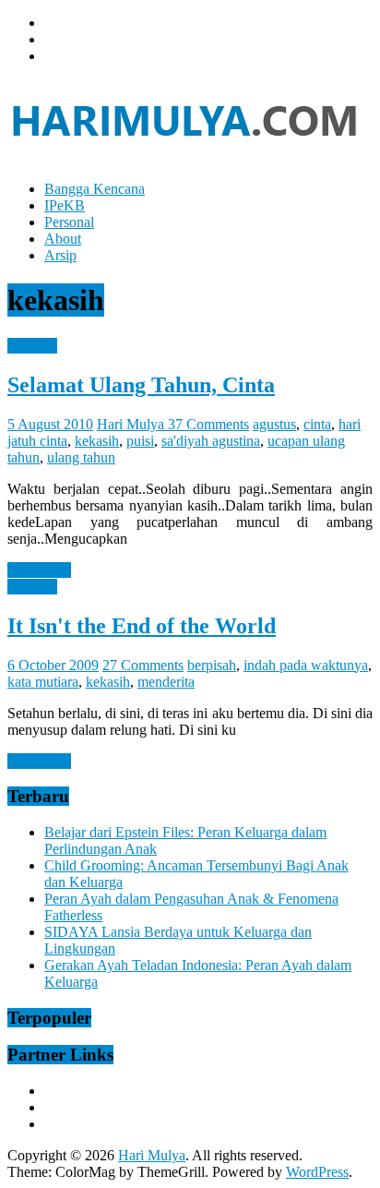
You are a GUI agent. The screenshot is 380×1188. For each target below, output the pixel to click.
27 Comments (143, 665)
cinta (317, 424)
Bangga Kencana (94, 189)
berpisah (211, 665)
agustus (274, 424)
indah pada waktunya (305, 665)
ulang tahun (81, 457)
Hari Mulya (132, 424)
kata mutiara (42, 682)
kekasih (97, 441)
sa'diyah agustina (210, 441)
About (62, 238)
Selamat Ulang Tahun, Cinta (141, 385)
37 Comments (208, 424)
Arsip (60, 255)
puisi (140, 441)
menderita (166, 682)
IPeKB (64, 205)
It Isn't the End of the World (141, 626)
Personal (69, 222)
